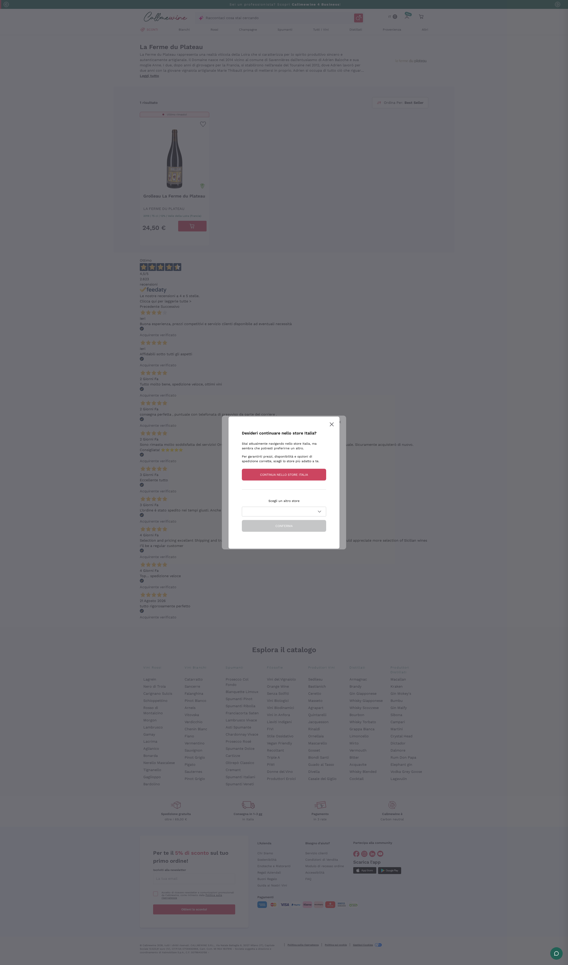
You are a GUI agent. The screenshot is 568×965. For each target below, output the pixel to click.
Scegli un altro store (284, 500)
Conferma (284, 525)
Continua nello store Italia (284, 474)
